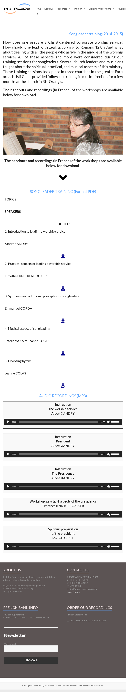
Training (78, 8)
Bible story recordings (100, 8)
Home (38, 8)
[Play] (8, 423)
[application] (63, 422)
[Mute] (108, 423)
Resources (62, 8)
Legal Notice (73, 591)
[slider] (115, 422)
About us (48, 8)
